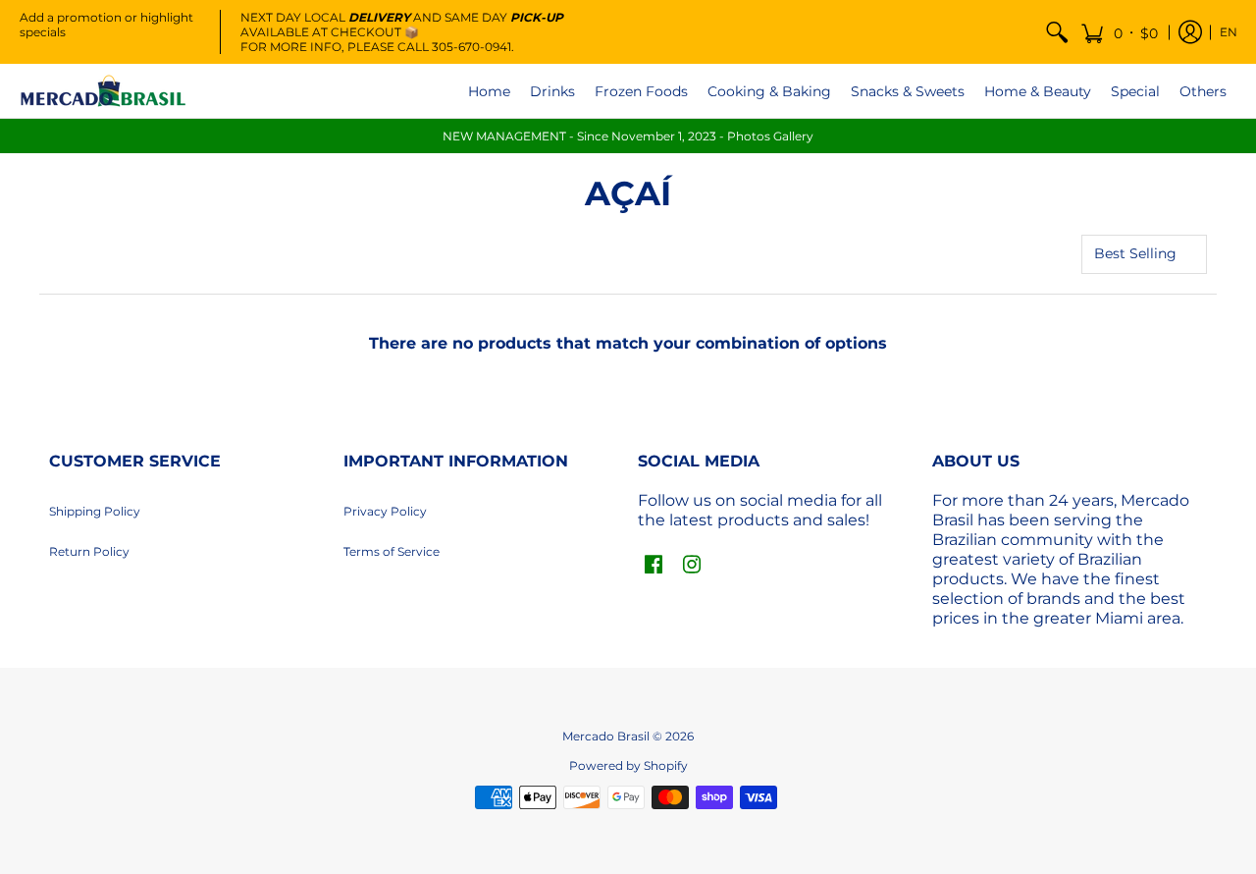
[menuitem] (1056, 32)
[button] (1119, 32)
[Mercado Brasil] (103, 91)
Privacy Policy (385, 511)
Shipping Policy (94, 511)
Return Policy (89, 551)
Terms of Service (391, 551)
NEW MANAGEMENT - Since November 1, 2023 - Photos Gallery (628, 136)
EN (1228, 32)
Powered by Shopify (628, 765)
